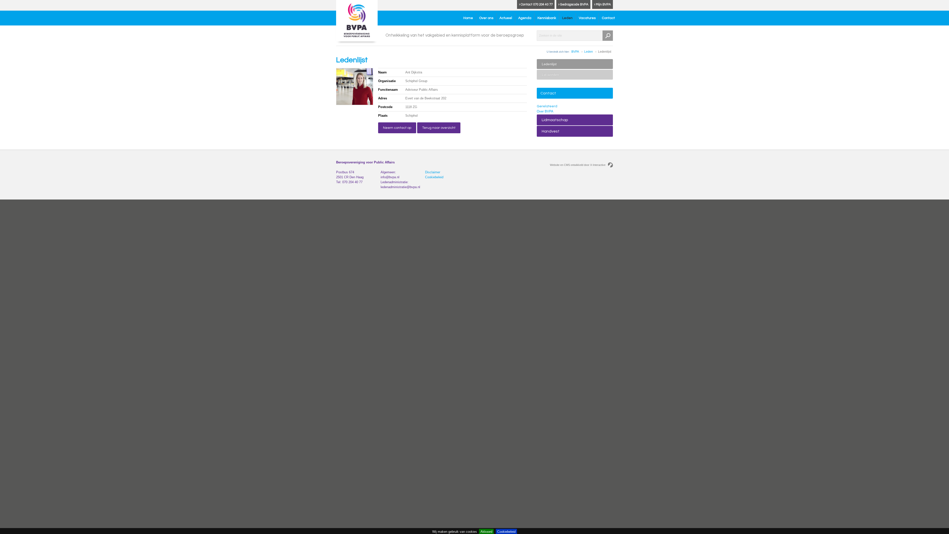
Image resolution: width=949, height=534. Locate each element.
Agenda (524, 18)
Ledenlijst (549, 64)
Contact (608, 18)
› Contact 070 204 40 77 (536, 4)
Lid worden (550, 75)
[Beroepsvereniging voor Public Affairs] (357, 21)
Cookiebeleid (434, 177)
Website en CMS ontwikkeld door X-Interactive (577, 164)
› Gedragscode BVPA (573, 4)
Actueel (505, 18)
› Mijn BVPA (602, 4)
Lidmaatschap (555, 120)
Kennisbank (547, 18)
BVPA (575, 51)
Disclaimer (432, 172)
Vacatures (587, 18)
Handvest (551, 131)
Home (468, 18)
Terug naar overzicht (438, 128)
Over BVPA (545, 111)
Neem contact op (397, 128)
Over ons (486, 18)
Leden (567, 18)
